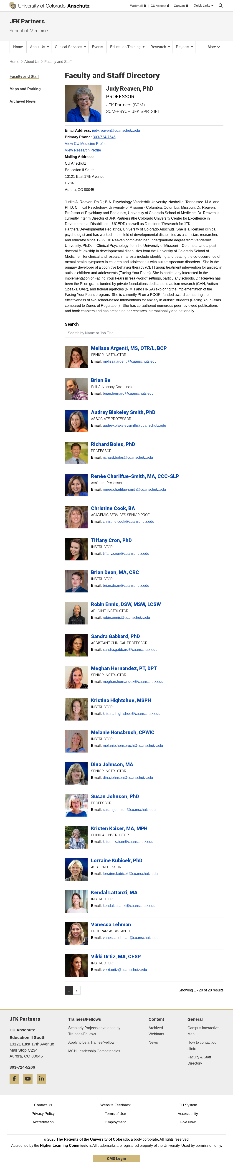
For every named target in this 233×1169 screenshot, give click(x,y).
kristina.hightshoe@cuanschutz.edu (131, 714)
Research (158, 47)
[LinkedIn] (43, 1085)
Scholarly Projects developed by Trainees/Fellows (94, 1031)
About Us (38, 47)
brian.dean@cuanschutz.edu (126, 585)
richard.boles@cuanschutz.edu (128, 457)
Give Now (188, 1122)
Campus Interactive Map (203, 1031)
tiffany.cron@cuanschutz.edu (126, 553)
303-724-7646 (104, 137)
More (212, 47)
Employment (115, 1122)
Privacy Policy (43, 1114)
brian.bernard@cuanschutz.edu (128, 393)
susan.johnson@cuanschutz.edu (129, 810)
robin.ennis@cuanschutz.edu (126, 617)
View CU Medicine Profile (85, 144)
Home (14, 62)
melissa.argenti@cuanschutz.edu (130, 361)
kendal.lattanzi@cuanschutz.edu (129, 906)
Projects (183, 47)
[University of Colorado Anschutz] (50, 5)
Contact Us (43, 1105)
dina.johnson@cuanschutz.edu (128, 778)
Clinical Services (69, 47)
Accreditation (43, 1122)
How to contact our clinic (202, 1045)
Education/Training (126, 47)
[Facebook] (16, 1085)
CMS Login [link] (116, 1159)
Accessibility (188, 1114)
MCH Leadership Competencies (94, 1051)
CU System (188, 1105)
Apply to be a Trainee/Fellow (91, 1042)
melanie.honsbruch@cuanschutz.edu (133, 746)
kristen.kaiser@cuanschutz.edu (128, 842)
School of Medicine (29, 30)
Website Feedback (115, 1105)
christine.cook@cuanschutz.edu (128, 521)
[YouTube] (29, 1085)
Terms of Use (115, 1114)
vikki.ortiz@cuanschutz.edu (125, 970)
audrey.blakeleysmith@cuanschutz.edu (134, 425)
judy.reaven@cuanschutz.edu (116, 130)
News (153, 1042)
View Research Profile (83, 150)
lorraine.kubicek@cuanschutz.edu (130, 874)
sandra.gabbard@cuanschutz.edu (130, 649)
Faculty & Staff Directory (199, 1060)
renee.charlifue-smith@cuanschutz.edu (134, 489)
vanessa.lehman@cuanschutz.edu (131, 938)
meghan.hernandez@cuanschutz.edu (133, 682)
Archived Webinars (156, 1031)
